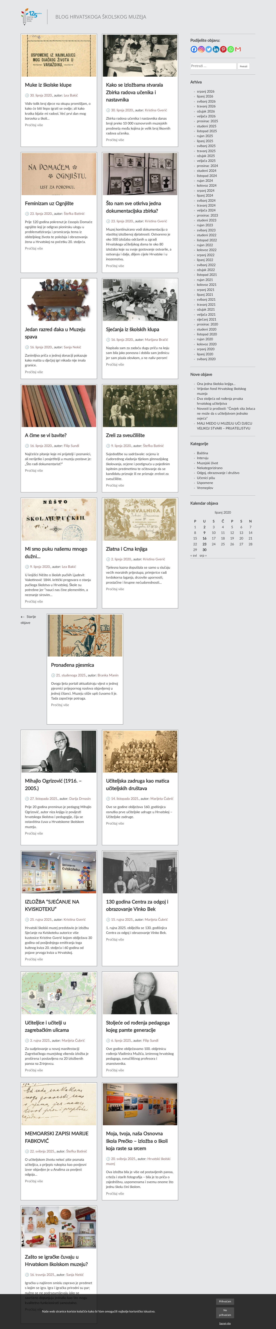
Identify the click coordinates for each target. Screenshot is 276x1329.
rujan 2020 (205, 339)
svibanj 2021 (206, 299)
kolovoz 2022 (206, 250)
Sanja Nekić (72, 347)
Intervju (202, 458)
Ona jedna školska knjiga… (216, 384)
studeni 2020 (206, 329)
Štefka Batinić (74, 213)
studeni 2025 (206, 126)
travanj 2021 (206, 304)
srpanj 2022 (205, 255)
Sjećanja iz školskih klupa (132, 329)
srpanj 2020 (205, 349)
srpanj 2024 (205, 190)
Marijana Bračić (156, 339)
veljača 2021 (206, 314)
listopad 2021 (207, 274)
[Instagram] (201, 49)
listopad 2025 (207, 131)
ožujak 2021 (206, 309)
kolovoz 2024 (206, 185)
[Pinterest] (223, 49)
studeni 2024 (206, 170)
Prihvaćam (225, 1301)
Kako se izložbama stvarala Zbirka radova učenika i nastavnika (134, 92)
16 (204, 538)
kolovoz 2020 (206, 344)
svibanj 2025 (206, 146)
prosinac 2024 (207, 166)
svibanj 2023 (206, 230)
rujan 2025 (205, 136)
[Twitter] (208, 49)
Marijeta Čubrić (161, 798)
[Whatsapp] (230, 49)
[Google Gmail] (238, 49)
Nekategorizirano (209, 468)
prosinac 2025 (207, 121)
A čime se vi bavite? (46, 435)
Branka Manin (108, 675)
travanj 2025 (206, 151)
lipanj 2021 (205, 294)
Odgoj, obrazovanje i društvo (218, 473)
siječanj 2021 (206, 319)
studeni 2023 (206, 220)
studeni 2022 (206, 235)
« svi (193, 555)
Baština (202, 453)
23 (204, 544)
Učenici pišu (206, 478)
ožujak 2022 (206, 270)
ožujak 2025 (206, 156)
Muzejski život (207, 463)
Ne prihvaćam (225, 1312)
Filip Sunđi (71, 446)
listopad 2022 (207, 240)
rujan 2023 (205, 225)
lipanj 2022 (205, 260)
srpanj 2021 (205, 289)
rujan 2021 (205, 279)
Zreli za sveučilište (125, 435)
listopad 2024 (207, 175)
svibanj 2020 (206, 359)
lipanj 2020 (205, 354)
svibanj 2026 (206, 101)
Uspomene (205, 483)
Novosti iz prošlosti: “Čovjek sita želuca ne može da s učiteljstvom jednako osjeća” (226, 413)
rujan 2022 (205, 245)
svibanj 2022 (206, 265)
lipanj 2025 (205, 141)
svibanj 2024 (206, 200)
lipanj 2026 (205, 96)
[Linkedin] (216, 49)
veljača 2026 (206, 116)
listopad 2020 (207, 334)
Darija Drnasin (80, 798)
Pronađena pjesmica (72, 665)
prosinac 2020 (207, 324)
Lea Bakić (71, 95)
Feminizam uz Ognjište (49, 203)
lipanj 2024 (205, 195)
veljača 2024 (206, 210)
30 (204, 550)
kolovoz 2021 (206, 284)
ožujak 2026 (206, 111)
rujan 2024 (205, 180)
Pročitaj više (34, 125)
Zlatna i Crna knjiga (126, 549)
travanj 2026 (206, 106)
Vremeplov (205, 488)
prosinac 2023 (207, 215)
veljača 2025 (206, 160)
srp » (203, 555)
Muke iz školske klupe (48, 85)
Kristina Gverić (156, 110)
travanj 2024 (206, 205)
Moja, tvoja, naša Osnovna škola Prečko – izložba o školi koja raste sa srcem (137, 1141)
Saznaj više (225, 1323)
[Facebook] (194, 49)
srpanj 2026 (205, 91)
